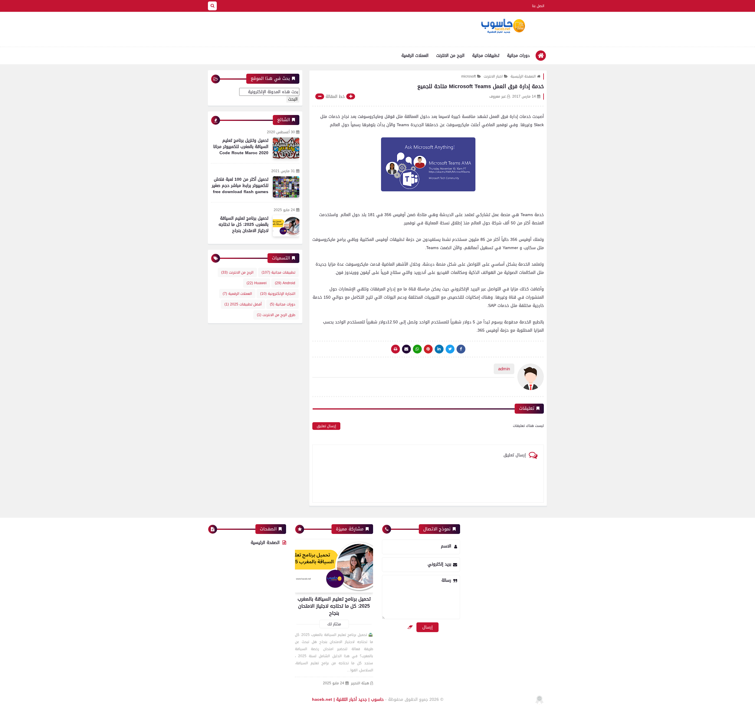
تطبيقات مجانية (485, 56)
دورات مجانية (518, 56)
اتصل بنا (538, 6)
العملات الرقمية (415, 56)
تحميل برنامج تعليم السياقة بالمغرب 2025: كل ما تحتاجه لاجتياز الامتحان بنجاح (243, 224)
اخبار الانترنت (493, 76)
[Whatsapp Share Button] (417, 349)
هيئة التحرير (360, 683)
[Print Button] (395, 349)
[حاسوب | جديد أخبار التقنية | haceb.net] (503, 26)
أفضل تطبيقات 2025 (243, 304)
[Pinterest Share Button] (439, 349)
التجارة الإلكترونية (277, 293)
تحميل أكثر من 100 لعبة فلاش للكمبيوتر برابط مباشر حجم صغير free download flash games (240, 185)
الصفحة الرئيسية (523, 76)
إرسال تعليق (326, 426)
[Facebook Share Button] (461, 349)
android (285, 283)
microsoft (468, 76)
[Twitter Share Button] (450, 349)
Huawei (257, 283)
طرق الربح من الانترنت (276, 315)
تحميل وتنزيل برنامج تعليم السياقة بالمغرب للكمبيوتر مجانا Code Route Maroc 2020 (240, 147)
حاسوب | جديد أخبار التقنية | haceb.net (348, 699)
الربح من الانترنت (450, 56)
